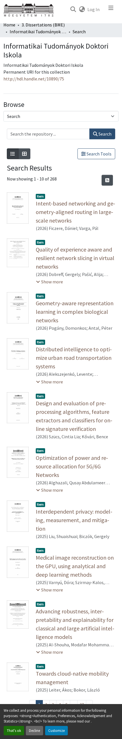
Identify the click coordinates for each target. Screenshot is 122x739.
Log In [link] (93, 9)
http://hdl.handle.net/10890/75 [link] (33, 79)
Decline (34, 730)
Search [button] (105, 134)
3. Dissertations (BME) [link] (43, 25)
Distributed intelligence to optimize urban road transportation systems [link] (74, 358)
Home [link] (9, 25)
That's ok (14, 730)
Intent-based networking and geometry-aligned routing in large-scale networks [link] (75, 212)
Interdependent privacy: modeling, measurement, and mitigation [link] (74, 520)
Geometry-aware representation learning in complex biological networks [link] (74, 312)
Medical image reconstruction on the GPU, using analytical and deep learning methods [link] (75, 566)
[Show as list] (13, 153)
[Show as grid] (24, 153)
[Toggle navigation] (111, 9)
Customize (56, 730)
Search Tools (99, 154)
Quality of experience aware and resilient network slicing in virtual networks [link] (75, 258)
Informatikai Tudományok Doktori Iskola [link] (38, 31)
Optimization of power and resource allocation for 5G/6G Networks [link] (72, 466)
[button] (73, 9)
